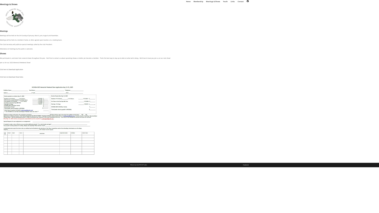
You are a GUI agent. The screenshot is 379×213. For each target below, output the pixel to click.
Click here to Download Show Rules (11, 77)
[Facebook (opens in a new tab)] (248, 1)
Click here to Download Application (11, 69)
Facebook (246, 165)
